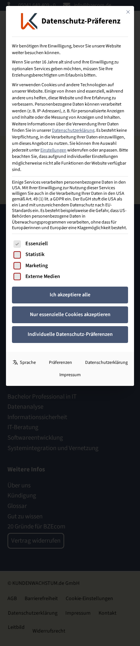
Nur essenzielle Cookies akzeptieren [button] (70, 314)
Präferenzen (60, 362)
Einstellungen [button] (53, 150)
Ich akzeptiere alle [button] (70, 295)
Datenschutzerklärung (73, 130)
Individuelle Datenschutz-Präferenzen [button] (70, 334)
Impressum (70, 374)
